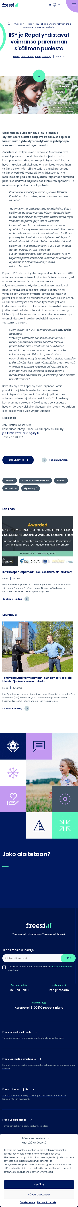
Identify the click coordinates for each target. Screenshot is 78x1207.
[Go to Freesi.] (9, 23)
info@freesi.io (59, 990)
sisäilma (12, 488)
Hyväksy (39, 1184)
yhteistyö (31, 488)
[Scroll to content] (39, 76)
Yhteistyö (46, 56)
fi (50, 4)
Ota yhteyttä (16, 459)
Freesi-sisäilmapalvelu (36, 480)
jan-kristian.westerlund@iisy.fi (20, 433)
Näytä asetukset (39, 1194)
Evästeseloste (27, 1202)
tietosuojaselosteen (62, 966)
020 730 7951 (19, 990)
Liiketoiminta (27, 56)
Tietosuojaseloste (46, 1202)
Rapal (62, 480)
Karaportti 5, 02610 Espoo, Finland (39, 1008)
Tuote (37, 56)
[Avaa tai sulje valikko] (72, 5)
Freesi (16, 56)
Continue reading (15, 600)
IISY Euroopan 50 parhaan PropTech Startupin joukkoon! (37, 572)
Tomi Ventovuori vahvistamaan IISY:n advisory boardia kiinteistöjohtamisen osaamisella (37, 679)
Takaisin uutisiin (58, 459)
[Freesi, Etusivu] (10, 5)
